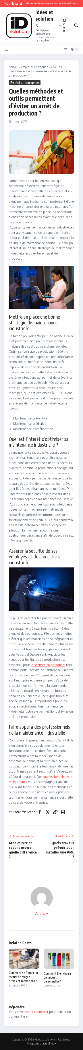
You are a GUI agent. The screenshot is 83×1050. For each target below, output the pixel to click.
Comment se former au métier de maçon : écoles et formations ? (23, 977)
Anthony (41, 913)
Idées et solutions (44, 18)
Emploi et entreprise (34, 67)
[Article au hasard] (66, 49)
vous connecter (37, 1012)
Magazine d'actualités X (41, 1043)
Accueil (13, 67)
